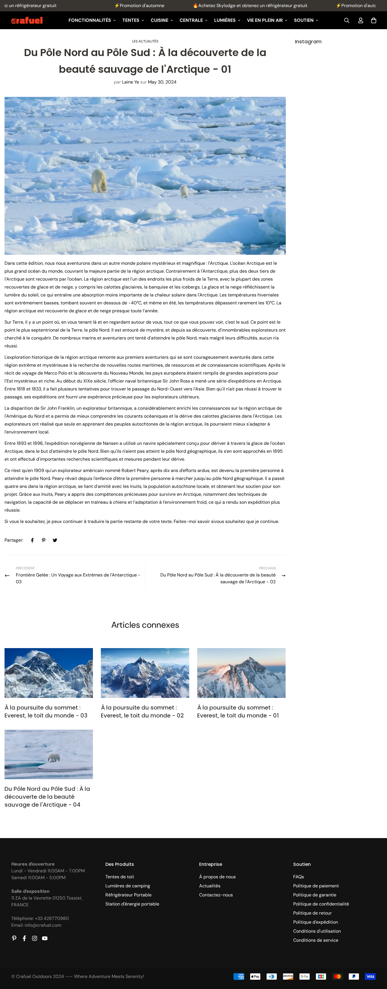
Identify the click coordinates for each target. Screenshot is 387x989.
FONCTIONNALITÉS (90, 20)
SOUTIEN (304, 20)
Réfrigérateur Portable (128, 895)
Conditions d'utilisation (317, 931)
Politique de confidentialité (321, 904)
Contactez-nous (216, 895)
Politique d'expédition (315, 922)
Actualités (209, 886)
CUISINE (159, 20)
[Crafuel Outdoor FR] (26, 20)
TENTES (130, 20)
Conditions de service (315, 940)
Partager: (14, 540)
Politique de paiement (316, 886)
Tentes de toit (119, 877)
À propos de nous (217, 877)
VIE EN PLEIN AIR (265, 20)
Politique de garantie (314, 895)
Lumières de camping (127, 886)
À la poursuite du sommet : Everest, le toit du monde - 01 (238, 711)
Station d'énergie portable (132, 904)
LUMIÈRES (225, 20)
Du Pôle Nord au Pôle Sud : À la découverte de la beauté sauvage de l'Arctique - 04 (47, 797)
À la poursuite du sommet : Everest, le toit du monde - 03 (46, 711)
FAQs (298, 877)
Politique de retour (312, 913)
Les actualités (145, 41)
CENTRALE (191, 20)
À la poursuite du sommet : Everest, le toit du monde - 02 (142, 711)
